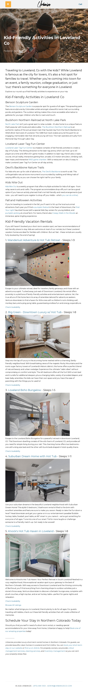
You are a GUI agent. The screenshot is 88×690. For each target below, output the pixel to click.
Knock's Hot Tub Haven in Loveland (31, 531)
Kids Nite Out (11, 186)
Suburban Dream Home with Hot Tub (32, 456)
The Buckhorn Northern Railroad (56, 127)
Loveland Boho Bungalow (24, 390)
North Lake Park (12, 124)
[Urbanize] (44, 4)
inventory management (55, 651)
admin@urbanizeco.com (59, 686)
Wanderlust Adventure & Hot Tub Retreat (34, 240)
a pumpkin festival (41, 207)
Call (80, 4)
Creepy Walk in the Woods (63, 213)
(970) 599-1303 (39, 686)
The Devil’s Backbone (51, 172)
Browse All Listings (13, 605)
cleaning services (32, 651)
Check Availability (13, 307)
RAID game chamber (38, 160)
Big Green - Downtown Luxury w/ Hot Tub (35, 312)
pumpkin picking (12, 213)
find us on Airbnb (32, 648)
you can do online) (70, 195)
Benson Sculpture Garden (20, 106)
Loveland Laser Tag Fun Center (18, 148)
